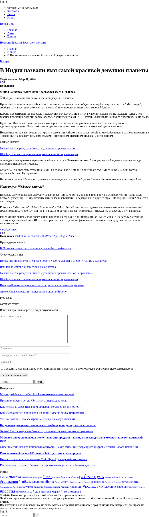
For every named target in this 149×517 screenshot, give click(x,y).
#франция (75, 491)
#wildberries (27, 477)
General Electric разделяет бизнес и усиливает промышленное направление (46, 431)
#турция (56, 491)
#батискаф (75, 477)
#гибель (25, 481)
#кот (15, 487)
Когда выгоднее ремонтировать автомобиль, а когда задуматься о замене (48, 425)
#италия (126, 481)
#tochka (4, 229)
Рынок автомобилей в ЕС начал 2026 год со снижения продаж (40, 453)
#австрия (37, 477)
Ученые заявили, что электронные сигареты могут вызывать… (39, 419)
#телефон (46, 491)
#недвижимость (52, 486)
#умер (65, 491)
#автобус (56, 477)
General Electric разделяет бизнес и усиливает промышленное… (39, 148)
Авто (10, 33)
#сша (36, 491)
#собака (28, 492)
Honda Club (7, 23)
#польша (90, 486)
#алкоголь (65, 477)
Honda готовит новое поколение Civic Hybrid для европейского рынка (43, 459)
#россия (7, 491)
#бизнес (108, 477)
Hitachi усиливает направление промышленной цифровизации (39, 154)
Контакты (13, 11)
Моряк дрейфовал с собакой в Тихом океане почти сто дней (37, 394)
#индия (117, 482)
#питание (65, 487)
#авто (47, 477)
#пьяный (122, 486)
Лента (11, 14)
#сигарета (20, 492)
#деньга (58, 482)
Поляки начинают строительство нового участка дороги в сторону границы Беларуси (53, 260)
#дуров (87, 482)
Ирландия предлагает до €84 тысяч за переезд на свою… (35, 400)
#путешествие (107, 486)
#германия (9, 481)
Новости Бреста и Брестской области (23, 42)
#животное (97, 481)
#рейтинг (132, 487)
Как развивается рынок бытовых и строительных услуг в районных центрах (47, 465)
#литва (29, 486)
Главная (12, 29)
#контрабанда (6, 487)
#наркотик (38, 487)
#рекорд (141, 487)
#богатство (118, 477)
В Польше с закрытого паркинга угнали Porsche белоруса (35, 248)
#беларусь (92, 476)
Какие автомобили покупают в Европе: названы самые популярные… (43, 412)
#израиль (109, 482)
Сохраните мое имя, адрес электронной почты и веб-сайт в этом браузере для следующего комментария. (68, 368)
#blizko (4, 477)
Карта (11, 17)
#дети (65, 481)
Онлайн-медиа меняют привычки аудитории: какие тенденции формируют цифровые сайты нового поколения (69, 446)
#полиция (76, 486)
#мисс (13, 229)
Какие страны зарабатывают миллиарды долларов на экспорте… (40, 406)
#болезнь (129, 477)
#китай (135, 481)
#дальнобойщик (43, 481)
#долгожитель (76, 482)
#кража (21, 486)
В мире (11, 36)
